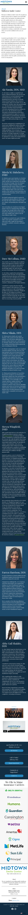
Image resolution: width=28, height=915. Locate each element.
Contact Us (14, 775)
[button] (26, 2)
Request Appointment (14, 763)
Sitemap (16, 905)
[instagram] (15, 909)
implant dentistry (8, 436)
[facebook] (12, 909)
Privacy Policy (12, 905)
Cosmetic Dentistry (19, 534)
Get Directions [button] (14, 750)
